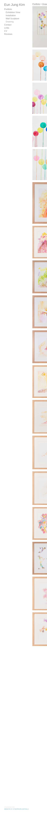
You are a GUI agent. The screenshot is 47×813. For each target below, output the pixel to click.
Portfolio (6, 9)
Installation (9, 15)
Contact (6, 25)
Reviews (7, 34)
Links (6, 28)
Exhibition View (10, 12)
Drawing (8, 21)
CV (5, 31)
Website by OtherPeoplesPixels (16, 809)
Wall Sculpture (10, 18)
